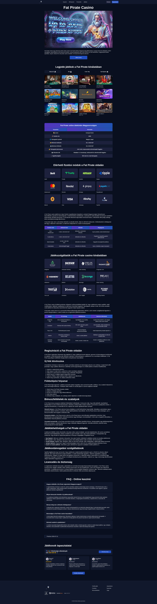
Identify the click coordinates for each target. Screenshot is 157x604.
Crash (86, 71)
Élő (69, 71)
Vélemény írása (105, 551)
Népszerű (51, 71)
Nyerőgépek (103, 71)
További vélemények (78, 573)
